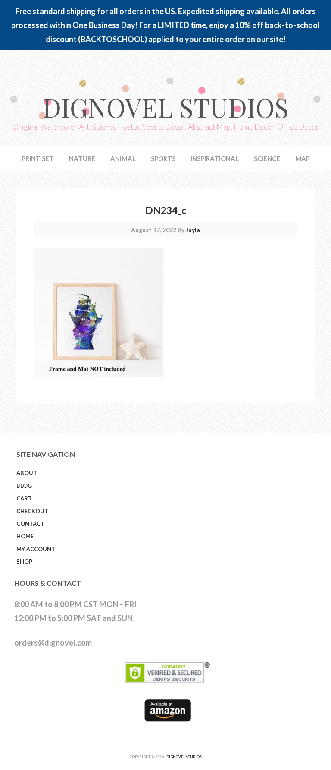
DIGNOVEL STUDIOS (184, 756)
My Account (35, 549)
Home (25, 536)
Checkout (32, 511)
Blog (24, 485)
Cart (24, 498)
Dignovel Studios (165, 107)
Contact (30, 523)
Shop (24, 561)
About (26, 472)
